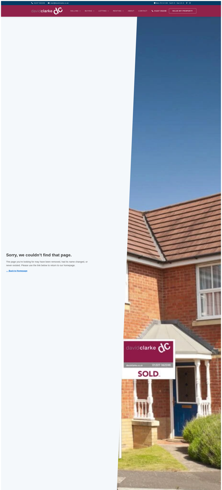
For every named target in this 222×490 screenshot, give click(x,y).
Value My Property (182, 11)
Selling (74, 11)
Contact (142, 11)
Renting (117, 11)
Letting (103, 11)
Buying (88, 11)
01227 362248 (39, 3)
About (131, 11)
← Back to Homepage (16, 271)
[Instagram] (190, 3)
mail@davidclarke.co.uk (59, 3)
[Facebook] (186, 3)
